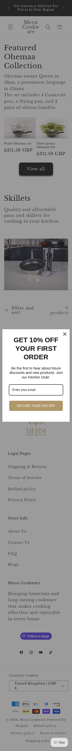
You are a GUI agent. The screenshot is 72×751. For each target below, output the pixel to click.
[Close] (65, 334)
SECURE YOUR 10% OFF (36, 406)
